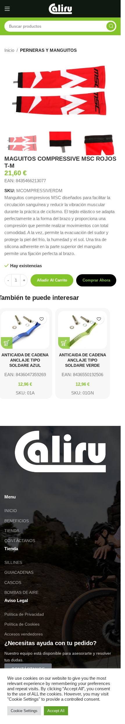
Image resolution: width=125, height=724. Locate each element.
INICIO (10, 510)
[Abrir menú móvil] (7, 9)
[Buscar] (110, 26)
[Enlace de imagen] (60, 451)
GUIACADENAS (18, 572)
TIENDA (11, 530)
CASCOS (12, 582)
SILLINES (13, 562)
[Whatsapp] (11, 484)
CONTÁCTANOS (19, 540)
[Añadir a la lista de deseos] (41, 319)
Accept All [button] (56, 711)
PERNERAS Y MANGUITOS (48, 50)
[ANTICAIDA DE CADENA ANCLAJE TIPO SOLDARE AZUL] (25, 329)
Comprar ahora (96, 280)
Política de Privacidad (24, 614)
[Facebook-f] (43, 484)
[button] (6, 343)
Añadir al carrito (52, 280)
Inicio (9, 50)
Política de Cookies (22, 624)
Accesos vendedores (23, 634)
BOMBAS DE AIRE (21, 592)
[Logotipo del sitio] (60, 8)
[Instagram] (27, 484)
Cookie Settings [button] (24, 711)
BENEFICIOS (16, 520)
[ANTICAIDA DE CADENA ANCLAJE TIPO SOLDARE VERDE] (82, 329)
